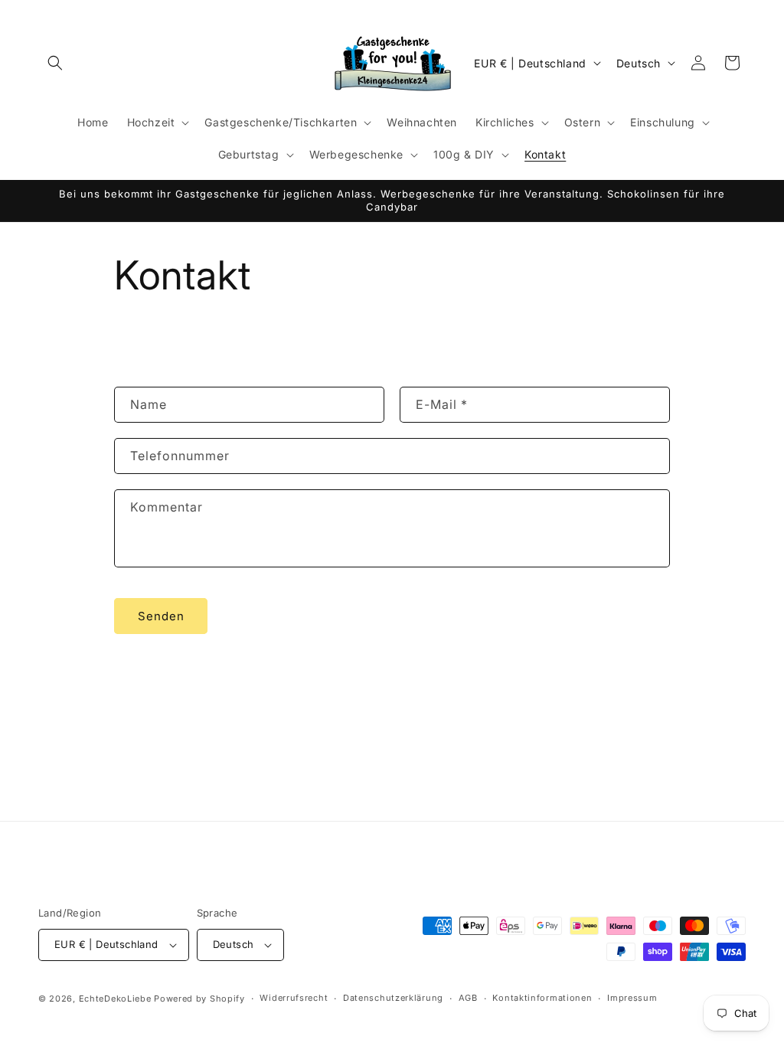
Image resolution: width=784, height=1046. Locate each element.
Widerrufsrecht (294, 997)
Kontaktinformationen (542, 997)
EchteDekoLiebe (115, 998)
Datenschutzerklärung (393, 997)
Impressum (632, 997)
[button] (55, 63)
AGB (468, 997)
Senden (161, 616)
